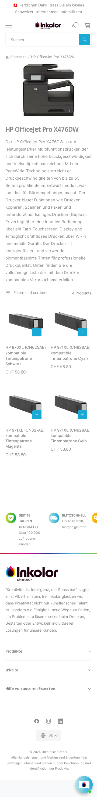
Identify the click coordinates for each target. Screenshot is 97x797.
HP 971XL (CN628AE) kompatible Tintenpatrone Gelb (71, 435)
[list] (48, 530)
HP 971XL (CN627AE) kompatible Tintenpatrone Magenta (24, 438)
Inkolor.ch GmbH (54, 752)
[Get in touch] (75, 25)
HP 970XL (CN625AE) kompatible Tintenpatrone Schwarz (25, 355)
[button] (9, 25)
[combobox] (48, 40)
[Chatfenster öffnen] (84, 784)
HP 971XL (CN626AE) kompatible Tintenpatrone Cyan (71, 352)
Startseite (18, 57)
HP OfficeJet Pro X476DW (52, 57)
